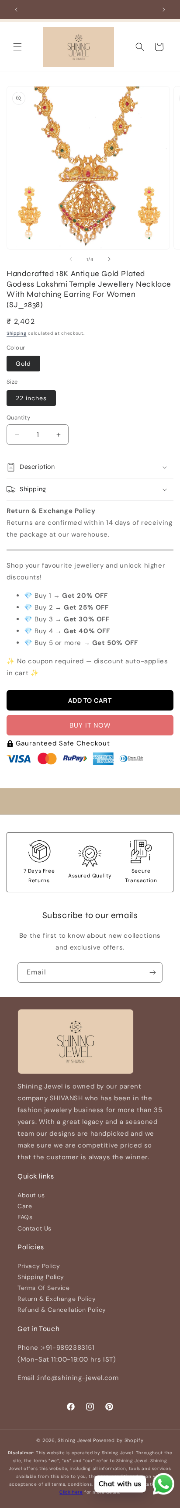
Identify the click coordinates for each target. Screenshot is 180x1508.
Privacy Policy (38, 1266)
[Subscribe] (152, 972)
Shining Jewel (74, 1440)
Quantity (18, 417)
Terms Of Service (43, 1288)
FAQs (24, 1217)
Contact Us (34, 1228)
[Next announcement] (163, 9)
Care (24, 1206)
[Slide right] (109, 259)
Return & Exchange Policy (56, 1299)
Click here (71, 1492)
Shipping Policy (40, 1277)
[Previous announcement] (16, 9)
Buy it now (90, 725)
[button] (17, 46)
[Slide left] (70, 259)
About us (31, 1195)
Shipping (17, 333)
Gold (23, 363)
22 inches (31, 398)
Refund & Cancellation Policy (61, 1310)
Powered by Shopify (118, 1440)
